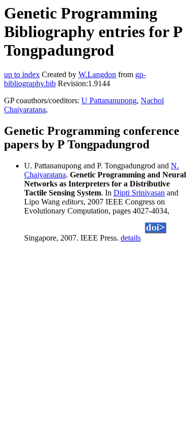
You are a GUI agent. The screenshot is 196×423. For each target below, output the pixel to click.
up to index (22, 74)
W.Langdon (97, 74)
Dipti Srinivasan (139, 192)
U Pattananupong (109, 100)
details (131, 238)
